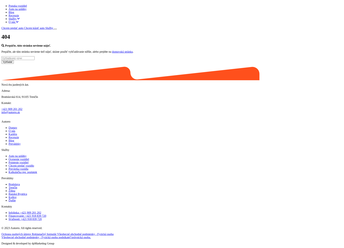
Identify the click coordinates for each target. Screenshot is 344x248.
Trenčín (13, 187)
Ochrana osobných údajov (16, 234)
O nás (12, 21)
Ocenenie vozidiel (19, 159)
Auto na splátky (18, 9)
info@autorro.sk (10, 112)
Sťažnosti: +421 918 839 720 (25, 219)
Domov (13, 127)
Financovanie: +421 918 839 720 (27, 215)
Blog (11, 12)
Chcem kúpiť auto (34, 28)
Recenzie (14, 15)
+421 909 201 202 (11, 109)
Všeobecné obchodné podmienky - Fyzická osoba (85, 234)
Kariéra (13, 134)
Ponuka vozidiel (18, 5)
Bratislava (14, 184)
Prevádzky (15, 143)
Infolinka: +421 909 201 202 (25, 212)
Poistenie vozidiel (18, 162)
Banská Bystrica (18, 193)
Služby (13, 18)
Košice (12, 197)
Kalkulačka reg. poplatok (23, 172)
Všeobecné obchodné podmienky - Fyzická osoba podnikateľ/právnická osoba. (46, 237)
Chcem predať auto (12, 28)
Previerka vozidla (18, 168)
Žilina (12, 190)
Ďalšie (12, 200)
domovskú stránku (122, 51)
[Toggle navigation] (55, 29)
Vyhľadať (7, 62)
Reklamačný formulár (44, 234)
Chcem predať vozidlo (21, 165)
